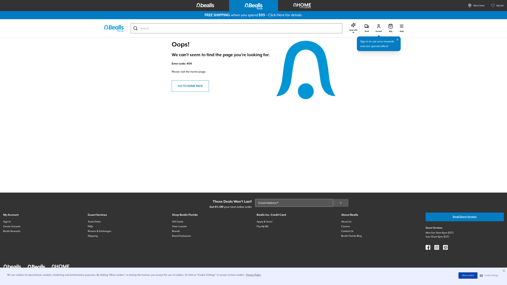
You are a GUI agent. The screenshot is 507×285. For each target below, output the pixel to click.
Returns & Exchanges (99, 231)
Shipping (93, 236)
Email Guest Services (465, 216)
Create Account (11, 226)
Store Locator (179, 226)
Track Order (94, 221)
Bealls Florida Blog (351, 236)
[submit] (341, 203)
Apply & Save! (264, 221)
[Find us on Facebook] (428, 247)
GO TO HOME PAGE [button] (190, 86)
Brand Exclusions (181, 236)
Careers (345, 226)
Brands (176, 231)
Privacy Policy (253, 275)
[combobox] (236, 28)
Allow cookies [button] (468, 275)
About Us (346, 221)
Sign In (7, 221)
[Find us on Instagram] (436, 247)
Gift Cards (177, 221)
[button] (489, 275)
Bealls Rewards (11, 231)
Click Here (276, 15)
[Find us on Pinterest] (445, 247)
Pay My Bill (262, 226)
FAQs (90, 226)
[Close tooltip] (397, 39)
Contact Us (347, 231)
